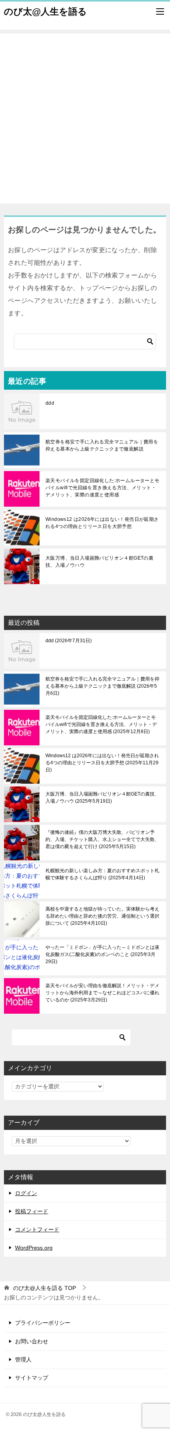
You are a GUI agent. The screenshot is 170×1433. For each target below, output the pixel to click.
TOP (44, 1288)
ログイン (26, 1193)
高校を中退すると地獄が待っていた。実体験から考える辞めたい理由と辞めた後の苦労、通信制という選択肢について (102, 916)
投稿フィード (31, 1211)
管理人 (23, 1359)
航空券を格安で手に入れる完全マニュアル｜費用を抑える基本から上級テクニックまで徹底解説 (101, 445)
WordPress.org (34, 1247)
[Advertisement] (85, 119)
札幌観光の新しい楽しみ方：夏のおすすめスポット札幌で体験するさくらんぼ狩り (102, 874)
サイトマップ (31, 1378)
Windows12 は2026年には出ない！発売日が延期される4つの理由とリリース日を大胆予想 (102, 523)
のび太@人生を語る (45, 11)
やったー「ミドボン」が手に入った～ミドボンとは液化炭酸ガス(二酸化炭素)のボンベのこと (102, 954)
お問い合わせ (31, 1341)
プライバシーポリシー (42, 1323)
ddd (49, 403)
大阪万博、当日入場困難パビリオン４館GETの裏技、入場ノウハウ (99, 561)
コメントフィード (37, 1229)
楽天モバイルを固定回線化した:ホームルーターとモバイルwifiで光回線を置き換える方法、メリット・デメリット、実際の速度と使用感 (102, 488)
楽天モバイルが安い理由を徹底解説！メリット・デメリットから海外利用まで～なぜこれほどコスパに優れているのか (102, 993)
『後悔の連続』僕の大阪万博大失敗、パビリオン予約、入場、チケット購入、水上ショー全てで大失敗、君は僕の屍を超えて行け (102, 839)
